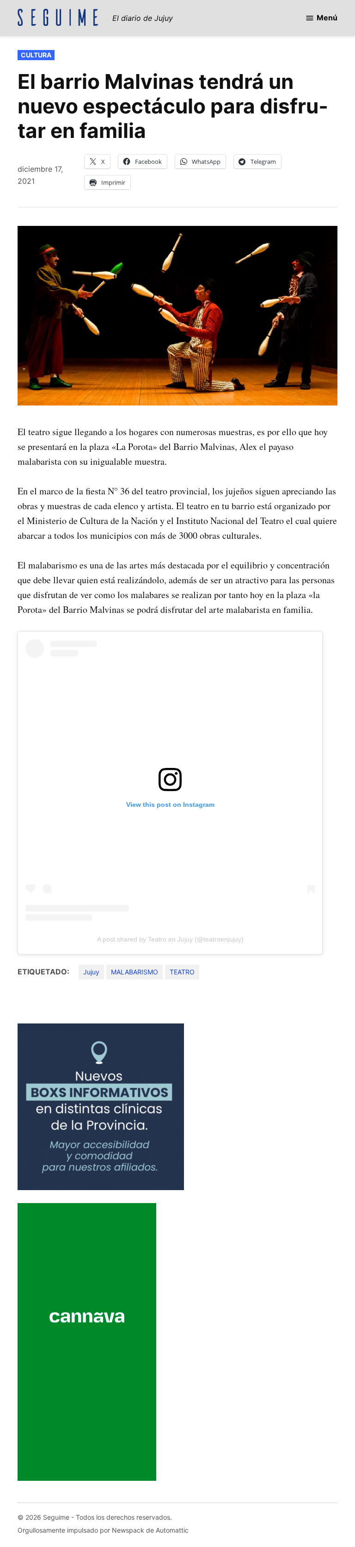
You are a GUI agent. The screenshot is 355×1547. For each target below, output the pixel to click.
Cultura (36, 55)
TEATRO (182, 972)
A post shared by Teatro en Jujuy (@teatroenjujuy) (170, 939)
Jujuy (91, 972)
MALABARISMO (134, 972)
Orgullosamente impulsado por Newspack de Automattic (103, 1530)
